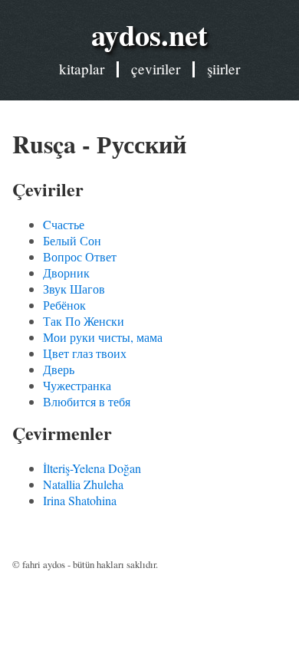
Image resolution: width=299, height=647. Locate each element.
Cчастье (63, 224)
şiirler (223, 68)
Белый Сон (72, 240)
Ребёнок (64, 305)
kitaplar (81, 68)
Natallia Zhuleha (83, 484)
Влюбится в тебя (86, 401)
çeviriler (155, 68)
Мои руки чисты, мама (103, 337)
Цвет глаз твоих (85, 353)
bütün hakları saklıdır (114, 564)
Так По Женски (83, 321)
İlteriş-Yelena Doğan (92, 468)
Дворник (66, 272)
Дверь (58, 369)
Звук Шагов (74, 289)
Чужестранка (77, 385)
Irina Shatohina (80, 500)
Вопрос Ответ (80, 256)
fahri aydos (43, 564)
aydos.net (149, 34)
